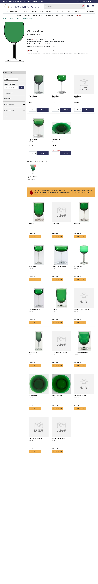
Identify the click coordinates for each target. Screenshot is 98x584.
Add (43, 110)
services (27, 15)
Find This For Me (35, 237)
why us (19, 15)
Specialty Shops (37, 15)
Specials (78, 15)
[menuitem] (11, 11)
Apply (21, 87)
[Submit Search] (46, 6)
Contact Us (69, 15)
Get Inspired (49, 15)
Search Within (9, 84)
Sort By (6, 76)
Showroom (59, 15)
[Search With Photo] (83, 6)
